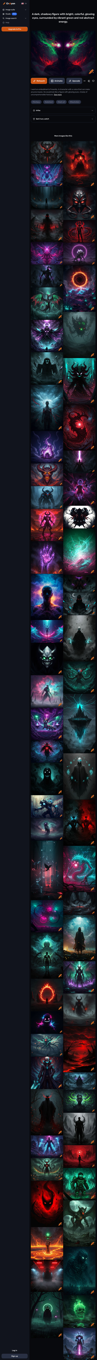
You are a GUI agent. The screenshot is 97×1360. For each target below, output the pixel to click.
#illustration (74, 102)
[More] (84, 81)
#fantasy (36, 102)
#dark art (61, 102)
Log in (14, 1350)
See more (58, 95)
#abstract (49, 102)
